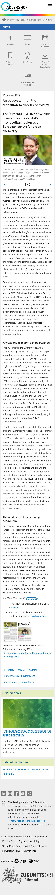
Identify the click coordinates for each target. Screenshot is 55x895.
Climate (33, 670)
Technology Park (16, 20)
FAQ (26, 846)
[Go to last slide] (5, 184)
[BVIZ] (33, 862)
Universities (10, 682)
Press (44, 846)
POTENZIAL (32, 598)
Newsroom (35, 20)
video (16, 608)
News (49, 20)
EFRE (22, 813)
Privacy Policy (9, 841)
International (29, 851)
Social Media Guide (12, 846)
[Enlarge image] (27, 150)
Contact (34, 846)
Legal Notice (40, 837)
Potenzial (9, 670)
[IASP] (20, 862)
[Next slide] (50, 184)
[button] (3, 793)
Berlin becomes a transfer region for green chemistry (27, 733)
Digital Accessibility (29, 841)
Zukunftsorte (28, 682)
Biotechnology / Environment (19, 676)
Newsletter (8, 851)
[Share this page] (29, 793)
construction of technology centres (26, 821)
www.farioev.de (38, 616)
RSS (18, 851)
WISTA (21, 670)
